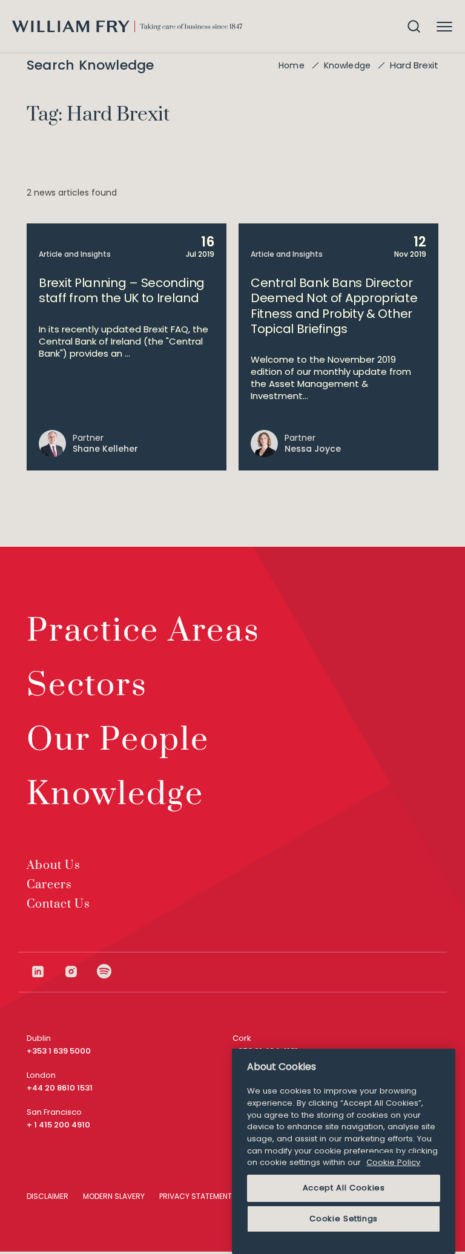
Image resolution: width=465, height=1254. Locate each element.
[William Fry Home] (127, 26)
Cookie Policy (393, 1162)
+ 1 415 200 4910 (58, 1124)
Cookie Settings (343, 1218)
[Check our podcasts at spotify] (104, 971)
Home (292, 65)
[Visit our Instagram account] (80, 971)
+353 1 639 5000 (59, 1051)
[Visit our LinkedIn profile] (47, 971)
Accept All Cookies (344, 1187)
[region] (343, 1151)
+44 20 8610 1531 (60, 1088)
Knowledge (347, 65)
